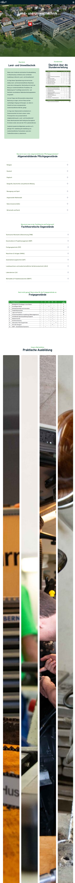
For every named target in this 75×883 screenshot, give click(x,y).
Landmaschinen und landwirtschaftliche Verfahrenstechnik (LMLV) (27, 266)
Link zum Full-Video (40, 24)
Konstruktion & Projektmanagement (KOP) (19, 241)
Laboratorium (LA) (12, 272)
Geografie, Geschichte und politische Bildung (20, 183)
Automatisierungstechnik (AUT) (15, 260)
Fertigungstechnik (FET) (13, 247)
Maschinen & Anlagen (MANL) (15, 253)
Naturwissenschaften (13, 204)
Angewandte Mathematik (14, 197)
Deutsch (9, 171)
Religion (9, 165)
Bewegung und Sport (13, 191)
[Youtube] (30, 24)
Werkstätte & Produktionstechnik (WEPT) (18, 278)
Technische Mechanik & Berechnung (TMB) (19, 234)
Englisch (9, 177)
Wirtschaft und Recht (13, 210)
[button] (37, 166)
